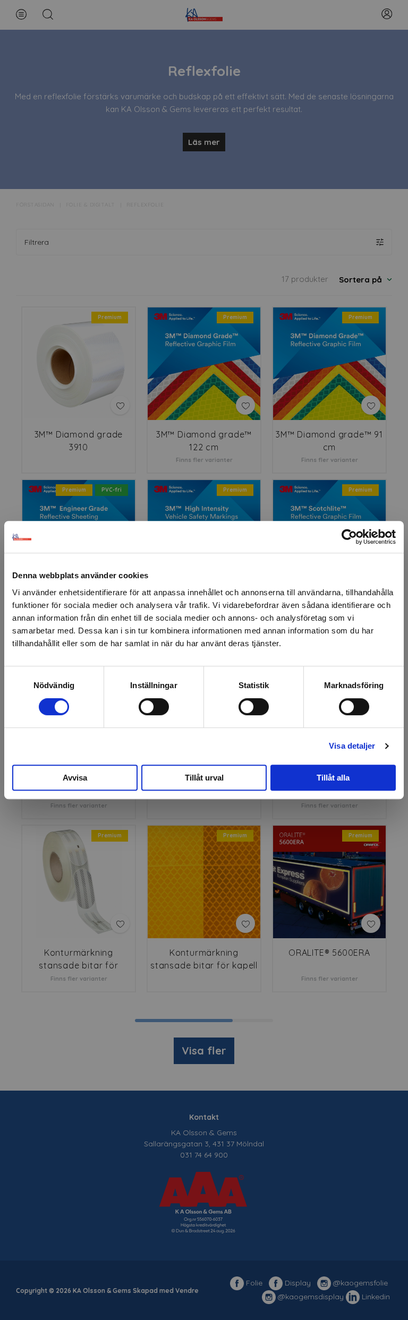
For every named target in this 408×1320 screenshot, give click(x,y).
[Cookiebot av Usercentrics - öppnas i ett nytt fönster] (349, 537)
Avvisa (75, 777)
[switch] (154, 706)
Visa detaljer (352, 745)
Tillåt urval (204, 777)
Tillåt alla (333, 777)
